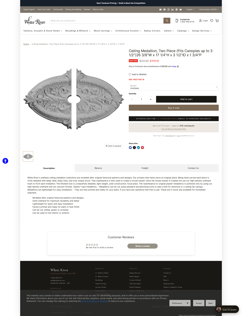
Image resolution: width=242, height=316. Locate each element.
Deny (210, 303)
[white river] (34, 20)
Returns (98, 168)
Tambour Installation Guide (172, 287)
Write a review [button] (142, 246)
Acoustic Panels (100, 287)
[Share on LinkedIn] (138, 147)
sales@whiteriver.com (57, 281)
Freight (145, 168)
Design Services (201, 30)
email (178, 136)
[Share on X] (134, 147)
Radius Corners (152, 30)
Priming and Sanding (73, 9)
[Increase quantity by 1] (151, 99)
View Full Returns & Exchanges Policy (173, 129)
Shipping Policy (168, 283)
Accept (199, 303)
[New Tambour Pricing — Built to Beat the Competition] (121, 3)
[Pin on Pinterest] (142, 147)
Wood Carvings (102, 30)
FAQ (164, 276)
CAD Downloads (135, 283)
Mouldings (99, 280)
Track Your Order (44, 9)
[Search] (166, 21)
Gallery (168, 30)
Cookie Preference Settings (94, 301)
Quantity (132, 94)
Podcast (87, 9)
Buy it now (173, 108)
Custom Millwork (135, 280)
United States (208, 9)
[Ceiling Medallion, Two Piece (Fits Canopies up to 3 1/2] (28, 156)
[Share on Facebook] (130, 147)
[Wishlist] (211, 20)
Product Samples (135, 287)
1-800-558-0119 (170, 136)
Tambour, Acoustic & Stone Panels (42, 30)
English (189, 9)
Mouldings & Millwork (77, 30)
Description (49, 168)
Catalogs (182, 30)
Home (26, 44)
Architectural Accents (127, 30)
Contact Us (193, 168)
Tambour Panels (101, 273)
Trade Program (29, 9)
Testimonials (58, 9)
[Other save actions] (188, 303)
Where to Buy (98, 9)
